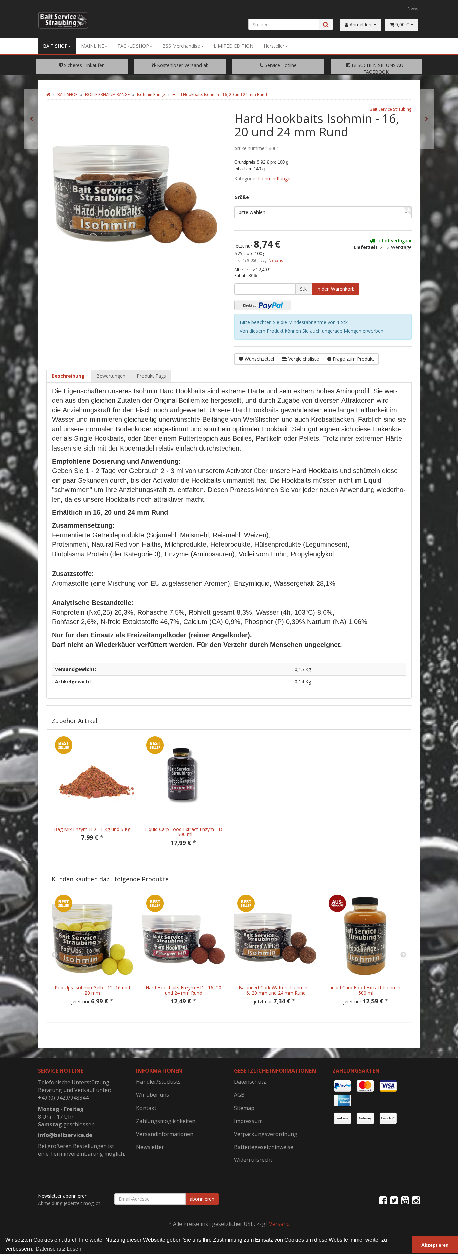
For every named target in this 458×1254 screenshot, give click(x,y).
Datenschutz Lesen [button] (58, 1249)
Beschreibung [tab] (68, 376)
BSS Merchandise (181, 46)
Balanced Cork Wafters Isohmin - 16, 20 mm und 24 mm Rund (274, 990)
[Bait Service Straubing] (65, 20)
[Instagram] (416, 1200)
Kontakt (146, 1108)
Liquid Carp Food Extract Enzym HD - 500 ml (183, 831)
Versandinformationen (164, 1134)
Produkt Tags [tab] (151, 376)
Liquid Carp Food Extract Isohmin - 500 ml (365, 990)
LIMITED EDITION (233, 46)
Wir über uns (152, 1094)
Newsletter (150, 1147)
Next (403, 955)
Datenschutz (250, 1081)
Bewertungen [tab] (110, 376)
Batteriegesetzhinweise (263, 1147)
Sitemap (244, 1108)
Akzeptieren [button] (435, 1245)
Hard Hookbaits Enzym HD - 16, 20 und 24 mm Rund (183, 990)
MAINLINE (92, 46)
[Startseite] (48, 94)
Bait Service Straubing (391, 109)
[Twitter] (394, 1200)
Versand (276, 260)
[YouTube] (405, 1200)
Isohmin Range (274, 178)
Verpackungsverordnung (265, 1134)
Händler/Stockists (158, 1081)
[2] (262, 305)
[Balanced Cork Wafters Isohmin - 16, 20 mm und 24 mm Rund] (31, 119)
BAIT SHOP (55, 46)
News (413, 8)
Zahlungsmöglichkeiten (165, 1121)
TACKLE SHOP (133, 46)
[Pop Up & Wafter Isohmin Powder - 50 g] (427, 119)
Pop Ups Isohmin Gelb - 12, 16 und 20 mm (92, 990)
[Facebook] (383, 1200)
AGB (239, 1094)
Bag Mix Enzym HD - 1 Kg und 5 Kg (92, 829)
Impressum (248, 1121)
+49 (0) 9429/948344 (63, 1097)
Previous (55, 955)
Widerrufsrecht (253, 1159)
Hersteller (274, 46)
